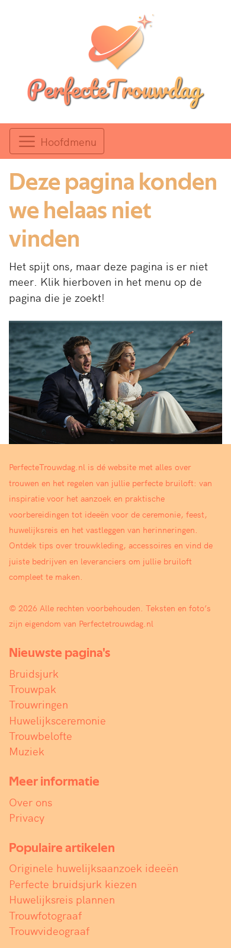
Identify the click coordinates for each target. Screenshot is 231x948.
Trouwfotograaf (45, 915)
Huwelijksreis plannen (62, 899)
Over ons (30, 801)
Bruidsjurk (34, 673)
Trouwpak (32, 688)
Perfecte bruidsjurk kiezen (73, 883)
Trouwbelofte (40, 735)
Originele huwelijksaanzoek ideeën (93, 867)
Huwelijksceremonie (57, 720)
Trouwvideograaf (49, 930)
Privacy (26, 817)
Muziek (26, 750)
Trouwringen (38, 704)
